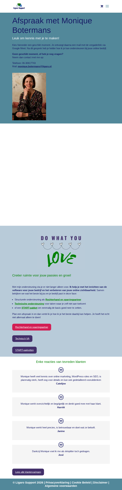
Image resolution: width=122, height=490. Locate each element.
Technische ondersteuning (29, 303)
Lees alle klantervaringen (28, 472)
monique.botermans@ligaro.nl (34, 66)
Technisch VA (22, 338)
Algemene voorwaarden (61, 485)
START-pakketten (24, 350)
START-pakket (29, 307)
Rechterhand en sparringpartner (63, 299)
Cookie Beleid (82, 482)
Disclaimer (100, 482)
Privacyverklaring (58, 482)
